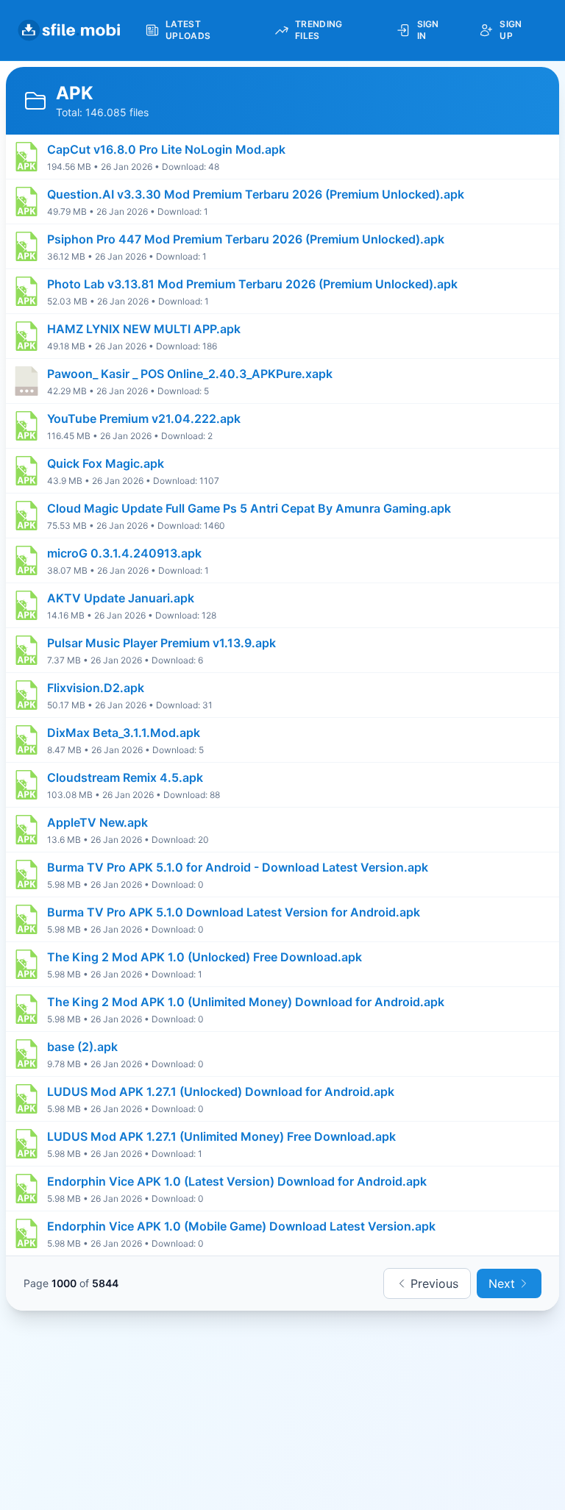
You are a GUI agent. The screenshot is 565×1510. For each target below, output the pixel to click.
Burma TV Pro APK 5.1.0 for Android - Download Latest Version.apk (237, 867)
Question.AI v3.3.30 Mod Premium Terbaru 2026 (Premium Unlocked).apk (255, 194)
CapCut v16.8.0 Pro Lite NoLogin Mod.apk (166, 149)
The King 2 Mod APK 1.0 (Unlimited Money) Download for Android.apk (245, 1001)
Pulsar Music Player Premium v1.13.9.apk (161, 642)
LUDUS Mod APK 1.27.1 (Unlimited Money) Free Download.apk (221, 1136)
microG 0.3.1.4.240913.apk (124, 553)
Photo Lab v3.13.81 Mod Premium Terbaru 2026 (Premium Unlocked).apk (252, 284)
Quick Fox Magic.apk (105, 463)
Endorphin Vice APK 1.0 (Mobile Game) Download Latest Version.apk (241, 1226)
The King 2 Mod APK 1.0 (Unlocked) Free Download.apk (204, 957)
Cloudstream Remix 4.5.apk (125, 777)
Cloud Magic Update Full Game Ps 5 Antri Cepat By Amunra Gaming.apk (249, 508)
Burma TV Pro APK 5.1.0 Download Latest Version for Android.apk (233, 912)
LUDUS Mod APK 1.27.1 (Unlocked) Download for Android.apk (220, 1091)
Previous (434, 1283)
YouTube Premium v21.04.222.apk (144, 418)
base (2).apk (82, 1046)
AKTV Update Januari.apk (120, 598)
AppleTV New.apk (97, 822)
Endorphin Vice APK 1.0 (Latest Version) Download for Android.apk (237, 1181)
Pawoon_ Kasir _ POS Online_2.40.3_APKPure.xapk (190, 373)
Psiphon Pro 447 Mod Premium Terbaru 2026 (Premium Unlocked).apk (245, 239)
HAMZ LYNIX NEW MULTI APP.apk (144, 328)
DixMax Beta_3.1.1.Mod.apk (123, 732)
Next (501, 1283)
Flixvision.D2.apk (95, 687)
